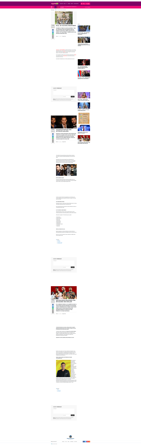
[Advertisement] (66, 43)
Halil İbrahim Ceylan (60, 242)
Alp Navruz (59, 240)
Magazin (61, 3)
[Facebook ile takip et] (84, 441)
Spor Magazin (76, 3)
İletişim (68, 441)
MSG (58, 389)
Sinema (69, 3)
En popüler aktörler (60, 243)
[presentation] (53, 7)
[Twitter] (52, 31)
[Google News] (60, 36)
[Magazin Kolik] (55, 3)
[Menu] (81, 3)
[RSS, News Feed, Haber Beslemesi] (89, 441)
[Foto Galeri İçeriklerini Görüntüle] (89, 0)
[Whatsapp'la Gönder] (52, 33)
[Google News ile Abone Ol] (82, 0)
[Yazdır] (52, 36)
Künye (66, 441)
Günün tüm (87, 7)
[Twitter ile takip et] (85, 441)
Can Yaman (59, 241)
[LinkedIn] (52, 32)
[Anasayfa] (51, 0)
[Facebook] (52, 29)
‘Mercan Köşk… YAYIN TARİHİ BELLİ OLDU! (65, 7)
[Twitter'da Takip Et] (86, 0)
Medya (72, 3)
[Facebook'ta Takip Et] (84, 0)
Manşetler (54, 0)
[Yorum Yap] (52, 38)
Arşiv (60, 0)
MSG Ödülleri (59, 391)
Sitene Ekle (63, 0)
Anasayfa (63, 441)
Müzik (65, 3)
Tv (66, 3)
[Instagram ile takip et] (87, 441)
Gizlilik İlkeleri (71, 441)
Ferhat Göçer (59, 390)
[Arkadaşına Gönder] (52, 35)
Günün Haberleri (57, 0)
